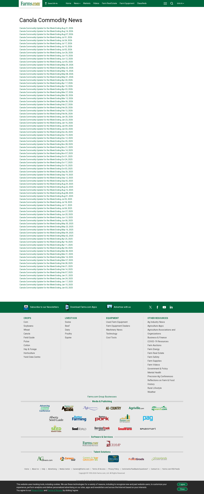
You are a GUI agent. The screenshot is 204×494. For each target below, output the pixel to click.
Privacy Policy (113, 469)
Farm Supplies (155, 361)
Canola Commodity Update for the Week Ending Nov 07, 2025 (46, 153)
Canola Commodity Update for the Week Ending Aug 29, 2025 (46, 184)
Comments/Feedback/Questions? (135, 469)
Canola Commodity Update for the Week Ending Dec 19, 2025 (46, 135)
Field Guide (29, 337)
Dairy (67, 329)
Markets (86, 3)
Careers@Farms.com (81, 469)
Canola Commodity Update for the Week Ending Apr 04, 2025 (46, 248)
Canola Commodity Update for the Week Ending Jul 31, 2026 (46, 37)
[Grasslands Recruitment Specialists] (159, 459)
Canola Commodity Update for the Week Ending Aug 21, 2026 (46, 28)
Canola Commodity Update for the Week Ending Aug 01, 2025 (46, 196)
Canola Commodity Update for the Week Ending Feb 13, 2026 (46, 110)
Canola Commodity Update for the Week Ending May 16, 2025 (46, 230)
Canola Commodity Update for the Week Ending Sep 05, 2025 (46, 181)
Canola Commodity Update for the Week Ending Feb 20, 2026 (46, 107)
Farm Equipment (127, 3)
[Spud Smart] (148, 429)
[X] (150, 307)
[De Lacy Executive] (113, 459)
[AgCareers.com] (44, 459)
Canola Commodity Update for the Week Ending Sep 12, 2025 (46, 178)
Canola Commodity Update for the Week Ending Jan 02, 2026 (46, 129)
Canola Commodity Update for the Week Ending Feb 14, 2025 (46, 269)
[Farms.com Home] (30, 4)
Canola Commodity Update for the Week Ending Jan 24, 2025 (46, 278)
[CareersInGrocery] (90, 459)
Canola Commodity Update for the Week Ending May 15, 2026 (46, 71)
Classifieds (142, 3)
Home (68, 3)
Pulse (26, 341)
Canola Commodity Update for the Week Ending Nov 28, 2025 (46, 144)
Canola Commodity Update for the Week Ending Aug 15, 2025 (46, 190)
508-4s (53, 3)
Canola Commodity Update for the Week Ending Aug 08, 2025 (46, 193)
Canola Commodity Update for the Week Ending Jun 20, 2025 (46, 214)
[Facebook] (157, 307)
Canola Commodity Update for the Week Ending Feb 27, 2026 (46, 104)
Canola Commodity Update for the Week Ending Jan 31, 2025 (46, 275)
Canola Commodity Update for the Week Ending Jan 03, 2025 (46, 288)
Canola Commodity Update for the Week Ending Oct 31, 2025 (46, 156)
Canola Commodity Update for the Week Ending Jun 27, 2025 (46, 211)
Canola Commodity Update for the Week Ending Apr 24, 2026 (46, 80)
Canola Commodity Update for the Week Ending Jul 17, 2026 (46, 43)
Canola (27, 333)
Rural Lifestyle (155, 388)
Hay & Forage (30, 349)
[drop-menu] (165, 3)
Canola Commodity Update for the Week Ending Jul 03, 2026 (46, 49)
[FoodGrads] (136, 459)
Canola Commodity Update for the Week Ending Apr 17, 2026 (46, 83)
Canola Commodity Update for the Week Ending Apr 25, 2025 (46, 239)
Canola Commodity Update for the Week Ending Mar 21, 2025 (46, 254)
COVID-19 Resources (158, 341)
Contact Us (155, 469)
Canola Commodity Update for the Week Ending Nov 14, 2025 (46, 150)
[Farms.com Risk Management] (125, 418)
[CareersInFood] (67, 459)
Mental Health (154, 372)
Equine (68, 337)
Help (43, 469)
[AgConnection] (90, 408)
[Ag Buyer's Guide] (67, 408)
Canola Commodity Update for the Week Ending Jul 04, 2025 (46, 208)
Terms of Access (98, 469)
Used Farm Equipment (117, 322)
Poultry (68, 333)
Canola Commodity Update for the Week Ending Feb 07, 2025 (46, 272)
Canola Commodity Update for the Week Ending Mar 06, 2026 (46, 101)
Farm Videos (154, 364)
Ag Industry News (156, 322)
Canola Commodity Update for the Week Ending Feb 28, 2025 (46, 263)
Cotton (27, 345)
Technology (111, 333)
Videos (96, 3)
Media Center (65, 469)
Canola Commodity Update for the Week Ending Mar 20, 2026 (46, 95)
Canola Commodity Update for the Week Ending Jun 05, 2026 (46, 62)
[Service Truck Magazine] (102, 429)
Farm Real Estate (109, 3)
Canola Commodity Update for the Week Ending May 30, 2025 (46, 223)
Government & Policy (158, 368)
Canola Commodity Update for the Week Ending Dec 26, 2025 (46, 132)
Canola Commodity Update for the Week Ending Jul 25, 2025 (46, 199)
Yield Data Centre (32, 357)
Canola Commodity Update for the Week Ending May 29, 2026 (46, 65)
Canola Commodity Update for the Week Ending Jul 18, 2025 (46, 202)
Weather (152, 392)
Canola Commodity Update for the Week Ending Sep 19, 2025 (46, 175)
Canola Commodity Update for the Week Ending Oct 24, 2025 (46, 159)
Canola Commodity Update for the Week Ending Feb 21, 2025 (46, 266)
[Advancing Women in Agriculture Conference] (44, 408)
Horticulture (29, 353)
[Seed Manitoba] (56, 429)
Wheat (27, 329)
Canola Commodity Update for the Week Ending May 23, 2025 (46, 226)
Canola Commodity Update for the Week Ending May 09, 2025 (46, 233)
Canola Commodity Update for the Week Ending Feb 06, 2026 (46, 114)
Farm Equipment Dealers (118, 326)
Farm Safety (153, 357)
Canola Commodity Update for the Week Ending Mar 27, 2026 (46, 92)
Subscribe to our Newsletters (44, 307)
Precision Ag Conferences (160, 376)
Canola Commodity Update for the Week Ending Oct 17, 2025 (46, 162)
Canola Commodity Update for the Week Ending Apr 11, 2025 (46, 245)
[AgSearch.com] (159, 408)
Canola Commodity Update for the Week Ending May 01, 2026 (46, 77)
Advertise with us (122, 307)
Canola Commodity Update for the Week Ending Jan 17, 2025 (46, 281)
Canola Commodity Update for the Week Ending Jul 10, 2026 (46, 46)
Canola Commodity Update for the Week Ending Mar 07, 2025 (46, 260)
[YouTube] (164, 307)
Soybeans (28, 326)
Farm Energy (154, 349)
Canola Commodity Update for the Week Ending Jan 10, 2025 (46, 284)
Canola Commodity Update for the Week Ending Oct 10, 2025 (46, 165)
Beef (67, 326)
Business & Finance (157, 337)
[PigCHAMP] (113, 444)
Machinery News (114, 329)
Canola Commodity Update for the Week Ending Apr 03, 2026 (46, 89)
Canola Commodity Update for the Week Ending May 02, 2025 (46, 236)
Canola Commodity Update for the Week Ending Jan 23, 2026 (46, 120)
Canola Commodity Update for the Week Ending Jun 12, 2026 (46, 59)
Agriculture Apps (156, 326)
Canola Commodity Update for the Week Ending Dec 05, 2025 (46, 141)
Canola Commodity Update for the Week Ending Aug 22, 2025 (46, 187)
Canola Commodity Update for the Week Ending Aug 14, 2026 (46, 31)
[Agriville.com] (136, 408)
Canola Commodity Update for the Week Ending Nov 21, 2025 (46, 147)
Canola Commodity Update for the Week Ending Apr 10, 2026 (46, 86)
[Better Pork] (102, 418)
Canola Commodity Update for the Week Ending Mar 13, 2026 (46, 98)
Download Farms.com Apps (83, 307)
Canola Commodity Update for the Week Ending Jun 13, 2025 (46, 217)
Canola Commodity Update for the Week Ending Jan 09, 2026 (46, 126)
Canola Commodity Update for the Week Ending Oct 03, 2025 (46, 168)
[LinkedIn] (171, 307)
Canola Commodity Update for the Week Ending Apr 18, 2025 (46, 242)
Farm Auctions (154, 345)
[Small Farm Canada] (125, 429)
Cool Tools (111, 337)
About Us (35, 469)
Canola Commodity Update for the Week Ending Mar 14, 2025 (46, 257)
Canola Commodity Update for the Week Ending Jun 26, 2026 (46, 52)
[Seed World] (79, 429)
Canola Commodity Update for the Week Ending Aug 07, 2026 (46, 34)
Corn (26, 322)
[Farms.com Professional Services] (90, 444)
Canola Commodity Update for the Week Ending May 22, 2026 (46, 68)
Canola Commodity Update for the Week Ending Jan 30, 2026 (46, 117)
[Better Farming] (79, 418)
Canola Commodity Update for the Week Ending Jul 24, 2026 (46, 40)
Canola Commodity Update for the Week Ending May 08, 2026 (46, 74)
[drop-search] (172, 3)
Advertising (52, 469)
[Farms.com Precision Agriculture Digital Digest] (148, 418)
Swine (68, 322)
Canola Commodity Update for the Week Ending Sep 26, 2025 (46, 172)
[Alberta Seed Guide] (56, 418)
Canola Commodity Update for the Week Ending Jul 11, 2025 (46, 205)
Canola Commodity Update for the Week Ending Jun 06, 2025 (46, 220)
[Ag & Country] (113, 408)
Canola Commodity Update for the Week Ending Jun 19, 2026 (46, 56)
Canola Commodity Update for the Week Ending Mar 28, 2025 (46, 251)
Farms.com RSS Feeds (171, 469)
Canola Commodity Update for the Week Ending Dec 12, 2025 (46, 138)
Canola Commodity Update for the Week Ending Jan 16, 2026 (46, 123)
